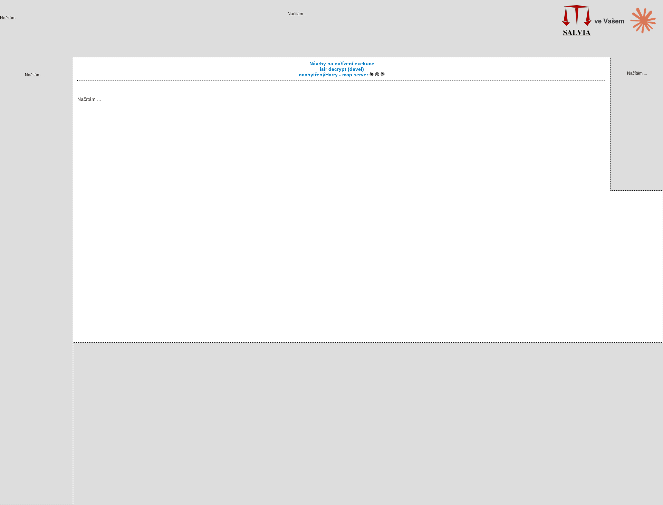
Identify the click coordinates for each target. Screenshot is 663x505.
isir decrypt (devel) (342, 69)
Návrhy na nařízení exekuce (341, 63)
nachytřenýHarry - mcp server (334, 74)
